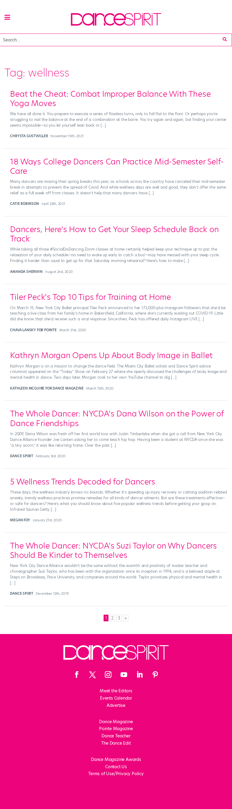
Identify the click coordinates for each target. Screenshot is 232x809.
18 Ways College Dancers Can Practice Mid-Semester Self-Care (117, 166)
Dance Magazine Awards (116, 759)
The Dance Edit (115, 743)
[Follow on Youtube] (123, 674)
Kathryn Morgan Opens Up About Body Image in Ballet (111, 355)
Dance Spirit (21, 456)
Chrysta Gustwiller (29, 136)
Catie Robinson (24, 203)
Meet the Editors (116, 691)
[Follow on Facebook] (76, 674)
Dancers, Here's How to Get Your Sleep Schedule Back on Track (114, 234)
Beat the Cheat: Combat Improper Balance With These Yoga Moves (110, 99)
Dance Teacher (116, 736)
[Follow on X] (92, 674)
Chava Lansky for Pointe (33, 330)
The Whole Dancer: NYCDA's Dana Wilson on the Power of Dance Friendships (116, 418)
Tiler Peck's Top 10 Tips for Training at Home (90, 297)
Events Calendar (116, 698)
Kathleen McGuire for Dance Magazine (46, 388)
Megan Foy (20, 520)
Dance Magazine (116, 722)
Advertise (116, 705)
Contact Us (116, 767)
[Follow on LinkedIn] (139, 674)
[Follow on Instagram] (108, 674)
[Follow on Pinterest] (155, 674)
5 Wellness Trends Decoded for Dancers (82, 481)
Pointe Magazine (116, 729)
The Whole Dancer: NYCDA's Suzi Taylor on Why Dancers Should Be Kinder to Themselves (113, 550)
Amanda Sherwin (26, 271)
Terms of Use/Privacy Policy (116, 774)
